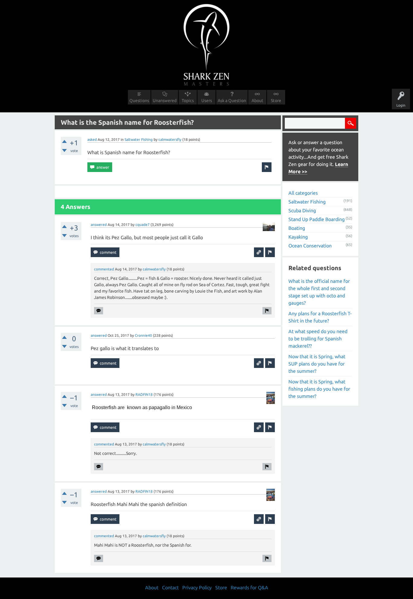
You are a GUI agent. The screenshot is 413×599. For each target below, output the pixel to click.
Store (276, 100)
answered (99, 225)
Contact (170, 587)
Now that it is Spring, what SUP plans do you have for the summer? (316, 364)
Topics (188, 100)
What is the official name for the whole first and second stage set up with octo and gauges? (319, 292)
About (257, 100)
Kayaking (298, 237)
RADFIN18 (144, 394)
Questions (139, 100)
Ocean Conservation (310, 245)
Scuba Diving (302, 210)
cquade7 (142, 225)
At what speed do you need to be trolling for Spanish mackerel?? (317, 339)
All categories (303, 193)
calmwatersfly (169, 139)
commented (104, 269)
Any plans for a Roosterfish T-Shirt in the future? (320, 317)
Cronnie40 (143, 335)
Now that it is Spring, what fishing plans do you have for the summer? (319, 389)
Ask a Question (232, 100)
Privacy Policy (197, 587)
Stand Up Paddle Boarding (316, 219)
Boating (296, 228)
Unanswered (165, 100)
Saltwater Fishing (139, 139)
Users (206, 100)
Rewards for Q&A (249, 587)
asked (92, 139)
